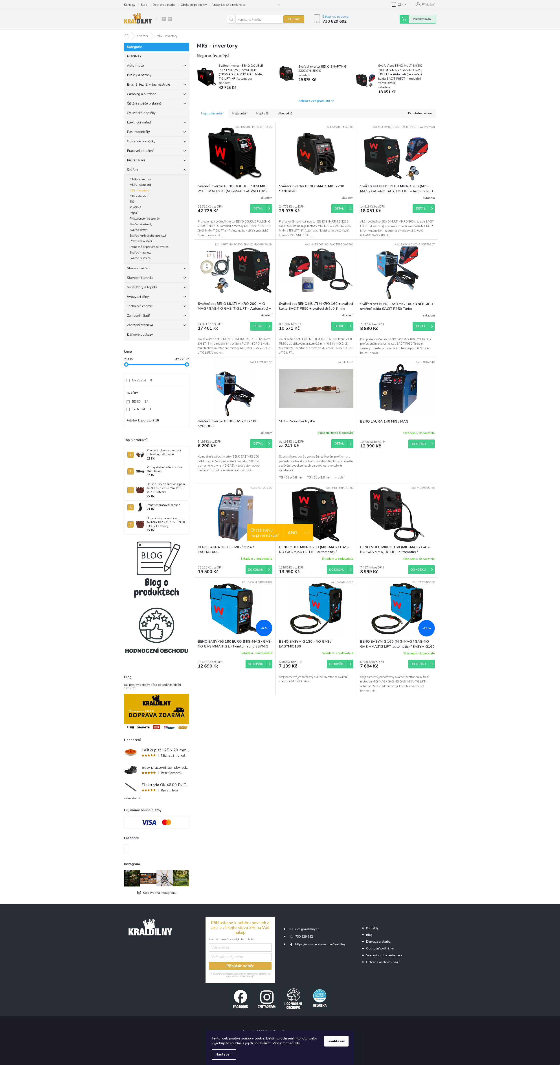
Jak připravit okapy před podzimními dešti (152, 684)
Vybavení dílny (138, 296)
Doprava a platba (164, 5)
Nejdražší (262, 113)
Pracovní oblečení (140, 151)
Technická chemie (140, 306)
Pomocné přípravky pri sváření (149, 247)
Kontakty (129, 5)
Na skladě (142, 380)
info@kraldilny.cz (307, 929)
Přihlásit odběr (240, 966)
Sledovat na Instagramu (159, 893)
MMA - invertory (140, 179)
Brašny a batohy (139, 75)
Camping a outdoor (141, 94)
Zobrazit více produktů (314, 101)
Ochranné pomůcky (141, 141)
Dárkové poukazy (140, 334)
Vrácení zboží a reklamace (228, 5)
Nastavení (223, 1054)
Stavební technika (140, 278)
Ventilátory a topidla (142, 287)
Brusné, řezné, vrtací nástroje (148, 84)
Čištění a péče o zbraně (144, 103)
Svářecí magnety (140, 253)
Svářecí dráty (138, 230)
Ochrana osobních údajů (383, 962)
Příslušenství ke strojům (145, 219)
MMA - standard (140, 185)
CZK (400, 5)
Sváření (132, 169)
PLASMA (135, 208)
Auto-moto (135, 65)
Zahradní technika (140, 325)
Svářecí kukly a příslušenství (148, 236)
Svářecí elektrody (141, 224)
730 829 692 (304, 936)
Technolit (141, 409)
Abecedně (285, 113)
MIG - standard (139, 196)
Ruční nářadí (136, 160)
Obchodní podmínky (194, 5)
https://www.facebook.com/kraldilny (320, 944)
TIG (132, 202)
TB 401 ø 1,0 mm (318, 477)
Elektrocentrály (138, 132)
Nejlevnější (239, 113)
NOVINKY (134, 56)
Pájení (134, 213)
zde (297, 1043)
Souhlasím (336, 1041)
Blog (144, 5)
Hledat (294, 19)
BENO (140, 401)
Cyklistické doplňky (141, 113)
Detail (258, 209)
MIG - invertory (139, 191)
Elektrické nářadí (139, 122)
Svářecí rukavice (140, 258)
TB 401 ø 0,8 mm (291, 477)
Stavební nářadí (138, 268)
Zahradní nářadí (138, 315)
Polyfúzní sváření (141, 241)
